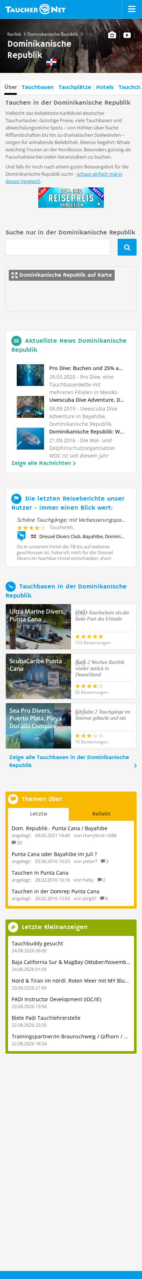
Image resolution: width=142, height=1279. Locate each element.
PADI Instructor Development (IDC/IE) (56, 999)
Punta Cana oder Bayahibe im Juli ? (54, 854)
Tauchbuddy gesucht (37, 943)
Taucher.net (35, 9)
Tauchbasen (38, 87)
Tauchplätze (75, 87)
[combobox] (57, 247)
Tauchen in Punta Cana (40, 872)
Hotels (105, 87)
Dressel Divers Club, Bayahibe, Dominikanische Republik (82, 536)
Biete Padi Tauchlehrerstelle (46, 1017)
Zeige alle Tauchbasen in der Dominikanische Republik (69, 761)
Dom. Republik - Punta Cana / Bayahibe (59, 828)
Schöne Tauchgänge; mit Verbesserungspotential (77, 519)
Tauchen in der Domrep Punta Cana (55, 891)
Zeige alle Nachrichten (41, 463)
